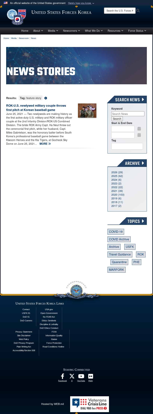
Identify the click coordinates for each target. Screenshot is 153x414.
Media (51, 30)
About (36, 30)
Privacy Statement (23, 332)
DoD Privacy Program (24, 343)
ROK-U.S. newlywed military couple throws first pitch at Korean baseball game (36, 107)
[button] (81, 3)
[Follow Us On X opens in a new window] (71, 377)
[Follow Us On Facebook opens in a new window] (62, 377)
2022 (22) (117, 187)
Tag (113, 140)
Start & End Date (121, 123)
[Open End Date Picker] (139, 134)
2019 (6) (116, 198)
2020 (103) (117, 194)
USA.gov (49, 309)
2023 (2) (116, 183)
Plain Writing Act (24, 347)
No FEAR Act (49, 317)
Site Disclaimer (24, 335)
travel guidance (120, 254)
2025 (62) (117, 176)
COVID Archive (119, 239)
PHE (136, 262)
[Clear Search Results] (51, 97)
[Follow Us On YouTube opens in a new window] (81, 377)
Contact (26, 309)
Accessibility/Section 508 (24, 350)
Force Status (135, 30)
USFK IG (26, 313)
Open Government (48, 313)
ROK (141, 254)
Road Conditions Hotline (53, 347)
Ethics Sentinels (49, 320)
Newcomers (70, 30)
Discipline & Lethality (49, 324)
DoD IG (26, 317)
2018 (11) (117, 202)
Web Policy (24, 339)
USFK (130, 246)
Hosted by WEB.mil (52, 403)
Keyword (117, 108)
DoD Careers (26, 320)
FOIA (54, 332)
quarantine (119, 262)
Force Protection (54, 343)
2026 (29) (117, 172)
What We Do (92, 30)
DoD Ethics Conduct (49, 328)
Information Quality (54, 335)
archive (114, 246)
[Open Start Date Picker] (139, 128)
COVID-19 (116, 231)
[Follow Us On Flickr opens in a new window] (90, 377)
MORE (44, 143)
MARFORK (116, 269)
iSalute (54, 339)
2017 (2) (116, 206)
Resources (114, 30)
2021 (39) (117, 191)
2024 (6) (116, 179)
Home (24, 30)
